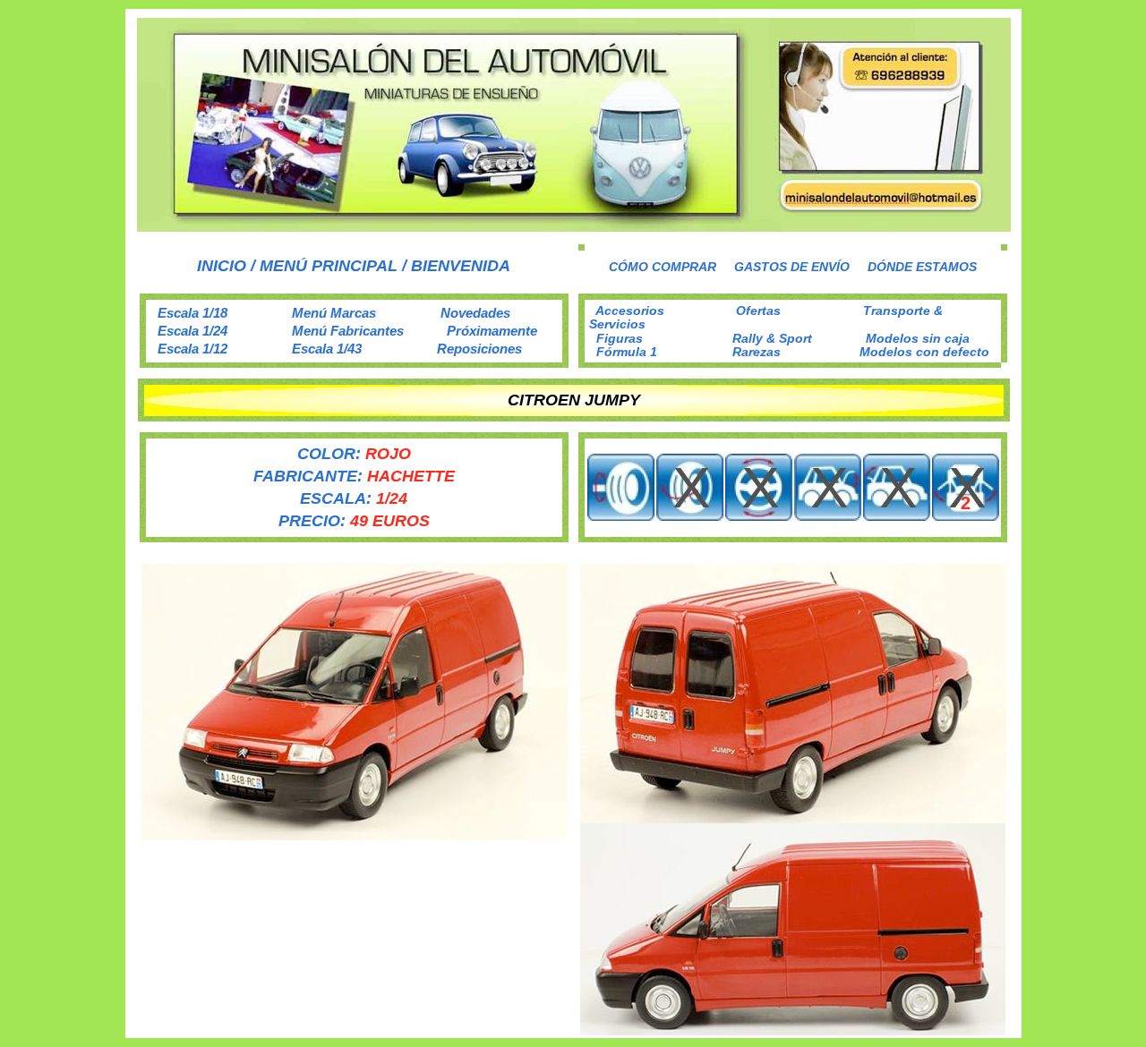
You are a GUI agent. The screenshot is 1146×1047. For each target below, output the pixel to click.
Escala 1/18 (192, 312)
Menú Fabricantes (348, 330)
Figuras (619, 338)
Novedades (475, 312)
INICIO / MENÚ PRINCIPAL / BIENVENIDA (353, 266)
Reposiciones (479, 348)
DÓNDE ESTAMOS (922, 267)
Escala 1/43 (327, 348)
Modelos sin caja (918, 338)
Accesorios (629, 310)
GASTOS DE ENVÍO (792, 267)
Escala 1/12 (192, 348)
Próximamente (492, 330)
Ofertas (758, 310)
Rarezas (756, 352)
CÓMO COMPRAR (662, 267)
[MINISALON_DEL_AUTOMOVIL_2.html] (574, 226)
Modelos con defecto (924, 352)
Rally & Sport (772, 338)
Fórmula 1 (626, 352)
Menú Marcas (334, 312)
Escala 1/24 (192, 330)
